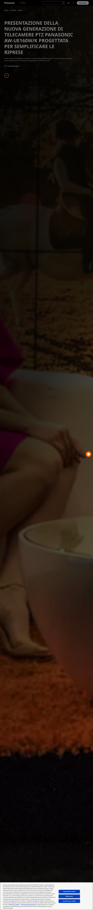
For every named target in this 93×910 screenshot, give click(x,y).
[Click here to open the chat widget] (88, 454)
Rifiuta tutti (69, 896)
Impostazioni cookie (69, 891)
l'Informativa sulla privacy (28, 904)
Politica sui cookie (13, 904)
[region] (46, 896)
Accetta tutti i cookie (69, 901)
